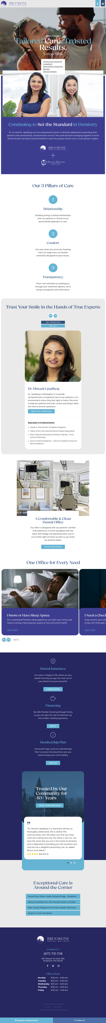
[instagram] (58, 966)
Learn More (12, 630)
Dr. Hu (53, 326)
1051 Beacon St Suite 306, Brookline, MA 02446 (53, 960)
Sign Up (53, 763)
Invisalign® (47, 64)
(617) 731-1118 (53, 953)
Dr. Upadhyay (53, 322)
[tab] (68, 862)
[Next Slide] (55, 316)
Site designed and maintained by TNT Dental (53, 1010)
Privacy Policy (57, 1007)
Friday (41, 990)
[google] (53, 966)
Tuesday (42, 981)
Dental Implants (50, 72)
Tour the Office (53, 547)
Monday (42, 977)
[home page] (13, 3)
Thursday (42, 987)
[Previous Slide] (50, 316)
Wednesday (43, 984)
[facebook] (47, 966)
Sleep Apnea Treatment (53, 66)
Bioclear (46, 69)
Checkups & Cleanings (52, 61)
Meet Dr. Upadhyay (41, 411)
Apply (53, 726)
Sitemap (47, 1007)
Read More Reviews (49, 805)
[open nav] (103, 3)
